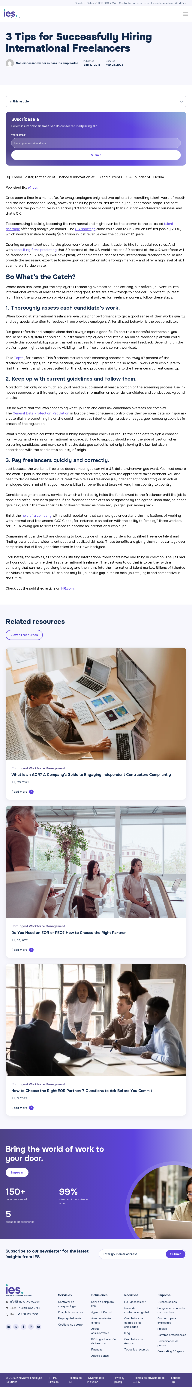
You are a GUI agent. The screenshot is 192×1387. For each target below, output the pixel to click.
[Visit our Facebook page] (23, 1327)
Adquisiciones (100, 1355)
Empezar (17, 1172)
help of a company (37, 516)
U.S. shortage (85, 229)
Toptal (19, 358)
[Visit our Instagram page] (31, 1327)
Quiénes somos (167, 1302)
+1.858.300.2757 (29, 1307)
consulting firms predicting (35, 250)
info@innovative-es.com (25, 1301)
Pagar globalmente (70, 1318)
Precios (162, 1328)
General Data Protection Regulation (41, 413)
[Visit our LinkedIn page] (8, 1327)
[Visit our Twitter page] (16, 1327)
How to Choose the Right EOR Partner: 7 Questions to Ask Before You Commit (81, 1090)
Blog (127, 1333)
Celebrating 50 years (171, 1351)
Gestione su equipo (70, 1324)
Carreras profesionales (172, 1335)
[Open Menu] (185, 14)
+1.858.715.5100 (28, 1314)
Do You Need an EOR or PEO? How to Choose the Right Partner (68, 932)
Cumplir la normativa (70, 1312)
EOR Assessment (135, 1302)
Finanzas (96, 1349)
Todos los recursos (136, 1349)
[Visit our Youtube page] (38, 1327)
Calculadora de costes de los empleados (133, 1323)
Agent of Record (101, 1312)
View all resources (24, 635)
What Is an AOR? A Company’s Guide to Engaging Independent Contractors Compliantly (91, 774)
